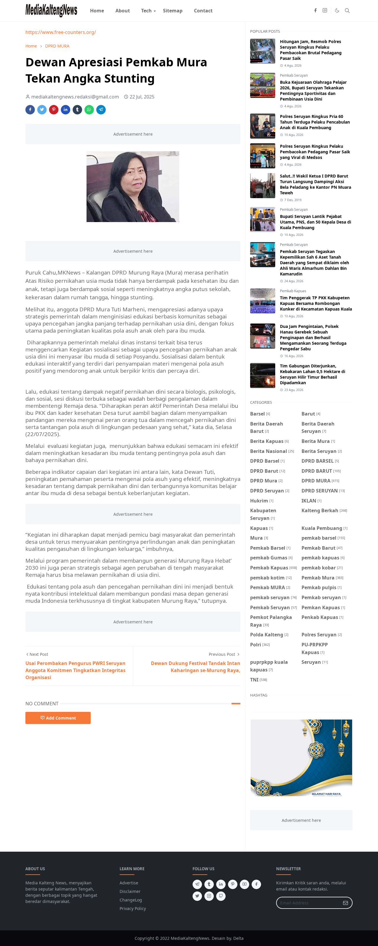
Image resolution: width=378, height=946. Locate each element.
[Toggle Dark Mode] (337, 10)
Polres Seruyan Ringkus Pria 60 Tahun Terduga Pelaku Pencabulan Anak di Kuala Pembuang (315, 122)
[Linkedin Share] (65, 109)
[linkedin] (221, 884)
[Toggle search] (347, 10)
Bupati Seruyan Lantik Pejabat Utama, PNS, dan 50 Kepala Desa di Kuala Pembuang (315, 221)
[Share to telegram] (101, 109)
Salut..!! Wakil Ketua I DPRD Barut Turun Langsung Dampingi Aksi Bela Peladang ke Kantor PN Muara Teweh (315, 184)
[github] (221, 896)
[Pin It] (53, 109)
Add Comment (61, 718)
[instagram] (325, 10)
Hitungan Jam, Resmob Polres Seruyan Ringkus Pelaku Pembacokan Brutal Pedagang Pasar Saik (311, 50)
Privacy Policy (133, 908)
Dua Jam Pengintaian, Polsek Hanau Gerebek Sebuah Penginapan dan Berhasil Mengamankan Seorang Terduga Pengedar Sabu (313, 337)
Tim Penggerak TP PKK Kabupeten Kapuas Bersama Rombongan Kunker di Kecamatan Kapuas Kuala (316, 303)
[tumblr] (209, 884)
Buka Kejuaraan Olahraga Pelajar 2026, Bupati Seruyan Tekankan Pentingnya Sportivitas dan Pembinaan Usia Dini (313, 90)
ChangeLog (131, 900)
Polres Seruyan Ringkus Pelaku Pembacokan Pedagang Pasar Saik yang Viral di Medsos (315, 151)
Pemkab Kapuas (293, 290)
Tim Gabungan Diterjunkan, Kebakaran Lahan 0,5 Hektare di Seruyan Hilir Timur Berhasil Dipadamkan (312, 374)
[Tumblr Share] (77, 109)
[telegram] (197, 884)
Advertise (129, 883)
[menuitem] (97, 10)
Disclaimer (130, 891)
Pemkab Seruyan (294, 75)
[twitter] (197, 896)
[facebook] (315, 10)
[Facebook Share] (30, 109)
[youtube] (244, 884)
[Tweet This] (42, 109)
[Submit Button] (345, 902)
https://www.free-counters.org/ (60, 32)
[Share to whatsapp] (89, 109)
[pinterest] (232, 884)
